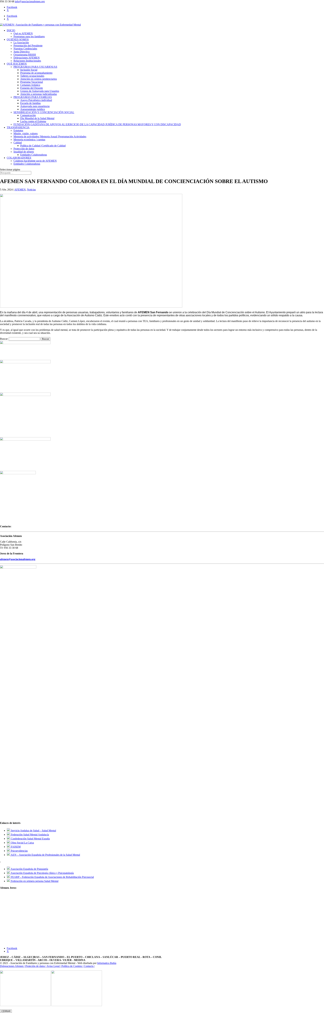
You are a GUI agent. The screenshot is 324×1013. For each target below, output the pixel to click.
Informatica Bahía (106, 963)
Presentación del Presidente (28, 45)
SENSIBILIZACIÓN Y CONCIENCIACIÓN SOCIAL (44, 112)
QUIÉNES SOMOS (18, 39)
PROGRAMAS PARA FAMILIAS (33, 97)
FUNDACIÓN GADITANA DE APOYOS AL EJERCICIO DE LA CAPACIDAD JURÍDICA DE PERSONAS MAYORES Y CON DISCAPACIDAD (97, 124)
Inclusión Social (28, 69)
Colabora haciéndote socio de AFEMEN (35, 160)
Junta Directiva (22, 51)
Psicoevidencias (19, 850)
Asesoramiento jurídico (32, 109)
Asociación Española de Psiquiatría (29, 868)
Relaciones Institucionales (27, 60)
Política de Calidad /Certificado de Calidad (43, 145)
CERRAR (5, 1011)
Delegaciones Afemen (12, 966)
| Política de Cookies (71, 966)
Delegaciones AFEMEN (27, 57)
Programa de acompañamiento (36, 72)
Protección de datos (24, 148)
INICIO (11, 30)
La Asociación (21, 42)
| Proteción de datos (35, 966)
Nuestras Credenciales (25, 48)
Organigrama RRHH (25, 54)
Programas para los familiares (29, 36)
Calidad (18, 142)
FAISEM (15, 846)
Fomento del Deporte (31, 88)
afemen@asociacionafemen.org (17, 559)
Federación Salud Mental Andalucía (29, 834)
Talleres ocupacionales (32, 75)
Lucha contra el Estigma (33, 121)
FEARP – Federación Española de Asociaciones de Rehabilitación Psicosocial (52, 877)
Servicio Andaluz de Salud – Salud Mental (33, 830)
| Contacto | (89, 966)
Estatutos (18, 130)
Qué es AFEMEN (23, 33)
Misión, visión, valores (26, 133)
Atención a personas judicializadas (38, 94)
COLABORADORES (19, 157)
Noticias (31, 189)
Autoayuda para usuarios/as (35, 106)
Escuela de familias (30, 103)
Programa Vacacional (31, 82)
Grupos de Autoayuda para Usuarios (39, 91)
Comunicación (28, 115)
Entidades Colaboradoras (33, 154)
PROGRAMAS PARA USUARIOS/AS (35, 66)
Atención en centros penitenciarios (38, 78)
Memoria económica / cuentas (29, 139)
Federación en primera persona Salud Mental (34, 881)
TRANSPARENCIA (18, 127)
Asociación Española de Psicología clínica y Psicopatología (42, 873)
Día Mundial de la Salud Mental (37, 118)
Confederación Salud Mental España (30, 838)
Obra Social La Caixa (22, 842)
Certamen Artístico (30, 85)
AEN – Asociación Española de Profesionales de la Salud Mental (45, 854)
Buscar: (4, 338)
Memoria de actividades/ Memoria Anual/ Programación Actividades (50, 136)
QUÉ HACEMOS (17, 63)
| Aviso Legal (53, 966)
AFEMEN (20, 189)
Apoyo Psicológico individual (36, 100)
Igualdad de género (24, 151)
